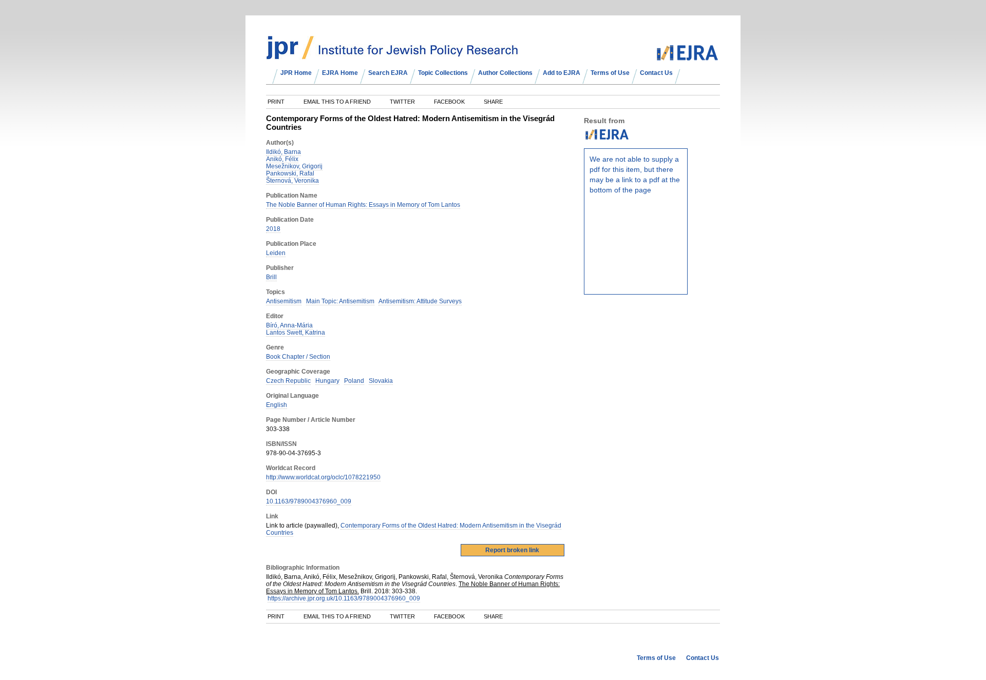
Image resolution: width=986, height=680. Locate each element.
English (276, 405)
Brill (271, 277)
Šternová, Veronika (292, 180)
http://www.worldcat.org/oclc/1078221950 (323, 477)
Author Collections (505, 72)
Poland (354, 380)
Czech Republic (288, 380)
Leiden (276, 253)
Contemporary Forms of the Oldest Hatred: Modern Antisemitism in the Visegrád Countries (413, 529)
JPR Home (296, 72)
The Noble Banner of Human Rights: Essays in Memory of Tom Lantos (363, 204)
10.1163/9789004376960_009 (308, 501)
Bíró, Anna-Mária (289, 325)
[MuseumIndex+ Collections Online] (392, 55)
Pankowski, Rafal (290, 173)
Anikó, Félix (282, 159)
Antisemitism (283, 301)
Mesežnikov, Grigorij (294, 166)
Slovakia (381, 380)
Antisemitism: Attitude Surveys (420, 301)
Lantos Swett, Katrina (295, 332)
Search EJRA (388, 72)
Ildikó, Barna (283, 152)
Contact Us (656, 72)
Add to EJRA (561, 72)
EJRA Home (340, 72)
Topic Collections (443, 72)
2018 (273, 228)
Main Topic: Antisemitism (340, 301)
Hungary (327, 380)
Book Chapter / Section (298, 356)
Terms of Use (610, 72)
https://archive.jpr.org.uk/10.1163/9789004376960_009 (344, 598)
